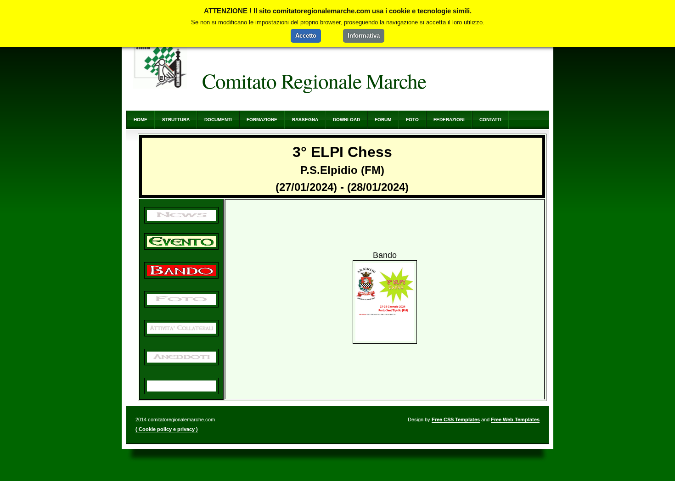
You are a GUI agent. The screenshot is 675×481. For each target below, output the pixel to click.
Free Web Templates (515, 419)
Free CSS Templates (456, 419)
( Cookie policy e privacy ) (166, 429)
